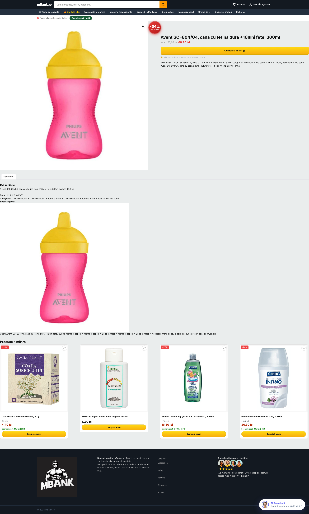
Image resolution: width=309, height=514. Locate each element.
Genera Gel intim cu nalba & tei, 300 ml (261, 416)
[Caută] (163, 4)
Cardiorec (162, 458)
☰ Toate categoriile (49, 12)
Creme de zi (168, 12)
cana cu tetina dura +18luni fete (196, 65)
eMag (160, 470)
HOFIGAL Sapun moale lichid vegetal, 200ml (105, 416)
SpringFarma (233, 65)
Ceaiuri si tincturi (223, 12)
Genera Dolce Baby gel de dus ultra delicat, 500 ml (188, 416)
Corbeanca (163, 463)
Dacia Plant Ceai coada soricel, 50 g (20, 416)
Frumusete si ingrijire (94, 12)
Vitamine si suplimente (121, 12)
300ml (278, 62)
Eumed (161, 492)
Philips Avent (219, 65)
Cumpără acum (34, 434)
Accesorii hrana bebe (254, 62)
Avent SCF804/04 (169, 65)
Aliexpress (162, 485)
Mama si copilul (186, 12)
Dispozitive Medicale (147, 12)
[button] (143, 26)
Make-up (240, 12)
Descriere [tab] (9, 176)
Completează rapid (81, 18)
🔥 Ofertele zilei (72, 12)
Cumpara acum (233, 50)
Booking (161, 477)
